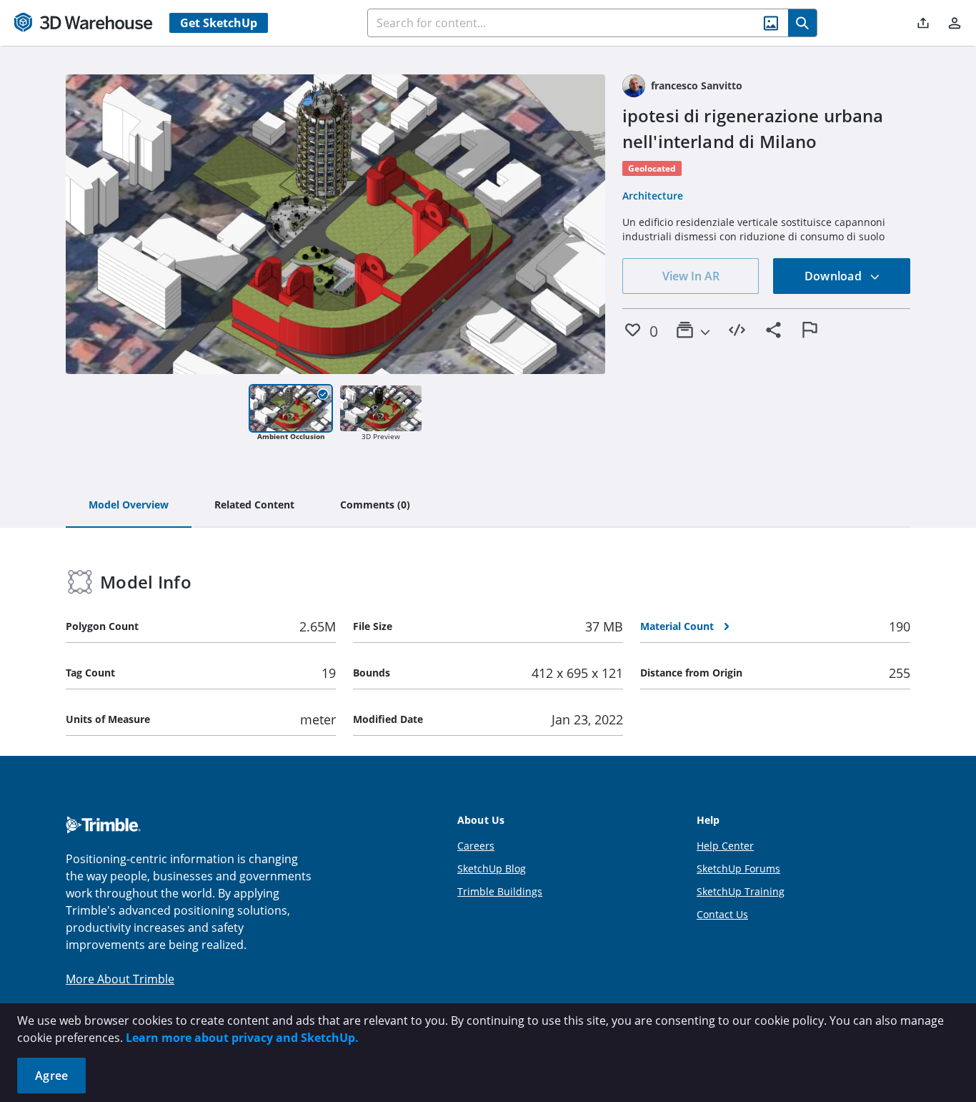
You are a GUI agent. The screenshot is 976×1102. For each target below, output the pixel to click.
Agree (51, 1075)
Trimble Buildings (499, 891)
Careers (475, 845)
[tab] (128, 505)
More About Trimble (120, 979)
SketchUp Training (741, 891)
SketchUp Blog (491, 868)
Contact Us (722, 914)
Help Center (725, 845)
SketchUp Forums (738, 868)
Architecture (652, 195)
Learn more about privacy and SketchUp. (242, 1038)
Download (835, 276)
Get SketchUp (218, 23)
